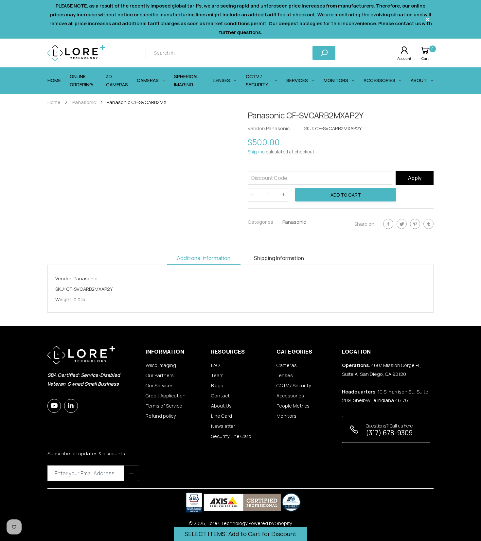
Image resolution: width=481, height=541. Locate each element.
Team (217, 375)
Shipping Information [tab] (279, 258)
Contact (220, 396)
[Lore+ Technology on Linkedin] (71, 405)
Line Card (221, 416)
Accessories (290, 396)
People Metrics (293, 406)
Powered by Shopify (270, 523)
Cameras (286, 365)
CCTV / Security (293, 385)
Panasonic (294, 222)
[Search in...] (323, 53)
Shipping (256, 152)
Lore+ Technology (227, 523)
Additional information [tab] (203, 258)
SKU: (309, 129)
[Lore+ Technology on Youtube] (54, 405)
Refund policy (161, 416)
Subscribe (131, 473)
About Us (221, 406)
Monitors (286, 416)
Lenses (284, 375)
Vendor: (257, 129)
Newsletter (223, 426)
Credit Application (166, 396)
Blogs (217, 385)
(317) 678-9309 (389, 432)
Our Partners (160, 375)
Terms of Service (164, 406)
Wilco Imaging (161, 365)
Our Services (159, 385)
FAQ (215, 365)
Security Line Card (231, 436)
